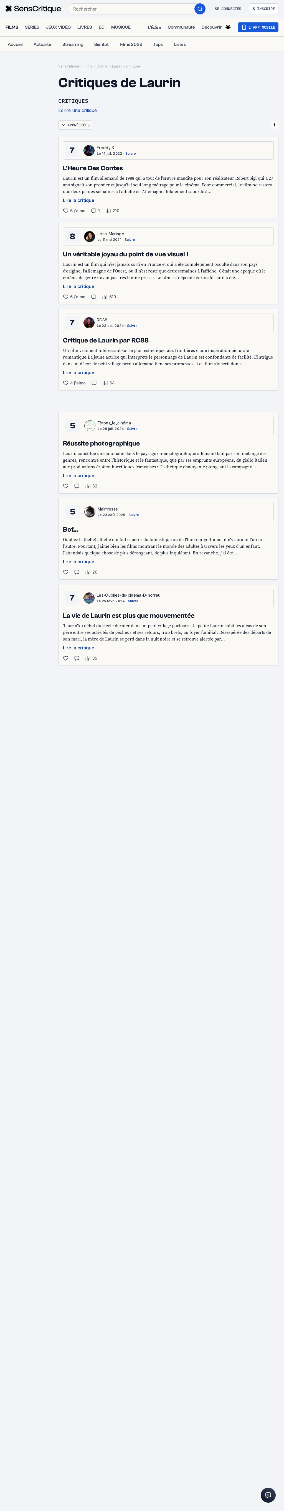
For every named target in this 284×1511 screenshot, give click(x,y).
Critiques (133, 66)
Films (88, 66)
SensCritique (68, 66)
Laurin (117, 66)
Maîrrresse (108, 509)
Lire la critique (78, 200)
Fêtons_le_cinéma (114, 423)
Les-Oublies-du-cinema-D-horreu (129, 595)
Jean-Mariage (110, 233)
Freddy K (106, 147)
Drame (102, 66)
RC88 (102, 319)
